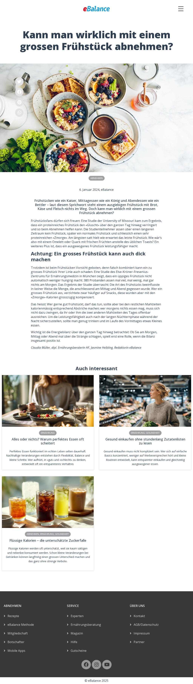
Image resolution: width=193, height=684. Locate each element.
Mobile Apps (15, 651)
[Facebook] (86, 664)
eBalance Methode (19, 625)
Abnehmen (96, 178)
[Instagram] (96, 664)
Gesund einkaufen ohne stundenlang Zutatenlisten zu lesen (145, 441)
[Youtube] (107, 664)
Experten (75, 616)
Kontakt (138, 616)
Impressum (140, 633)
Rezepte (12, 616)
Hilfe (72, 642)
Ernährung (48, 432)
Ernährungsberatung (84, 625)
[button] (19, 81)
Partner (138, 642)
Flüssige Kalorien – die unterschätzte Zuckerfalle (47, 540)
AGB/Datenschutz (145, 625)
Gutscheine (77, 651)
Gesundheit (153, 432)
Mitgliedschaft (16, 633)
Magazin (75, 633)
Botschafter (14, 642)
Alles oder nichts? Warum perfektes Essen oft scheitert (48, 441)
